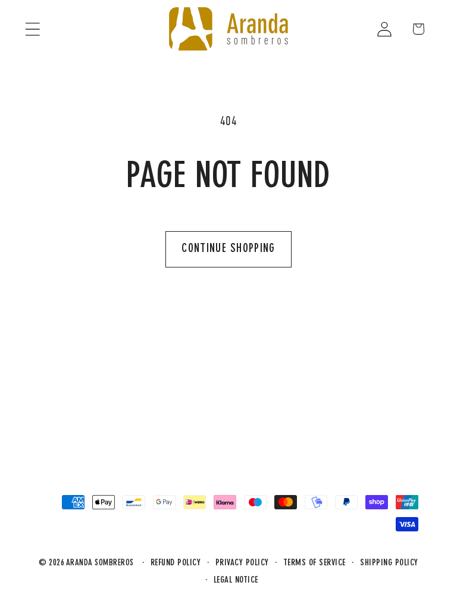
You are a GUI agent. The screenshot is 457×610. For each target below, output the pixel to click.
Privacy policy (242, 563)
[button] (32, 29)
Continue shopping (228, 249)
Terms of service (314, 563)
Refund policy (176, 563)
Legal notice (236, 580)
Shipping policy (389, 563)
